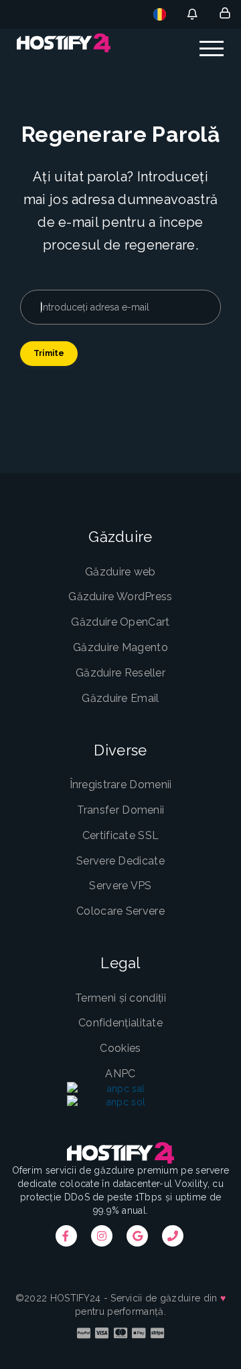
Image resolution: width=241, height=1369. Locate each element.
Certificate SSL (120, 835)
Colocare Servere (120, 911)
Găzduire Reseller (120, 672)
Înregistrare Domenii (121, 784)
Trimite (48, 353)
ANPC (120, 1073)
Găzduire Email (120, 698)
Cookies (120, 1048)
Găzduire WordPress (120, 596)
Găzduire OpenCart (120, 622)
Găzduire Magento (120, 647)
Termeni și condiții (120, 998)
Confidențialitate (120, 1022)
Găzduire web (120, 571)
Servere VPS (120, 885)
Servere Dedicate (120, 860)
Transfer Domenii (121, 810)
